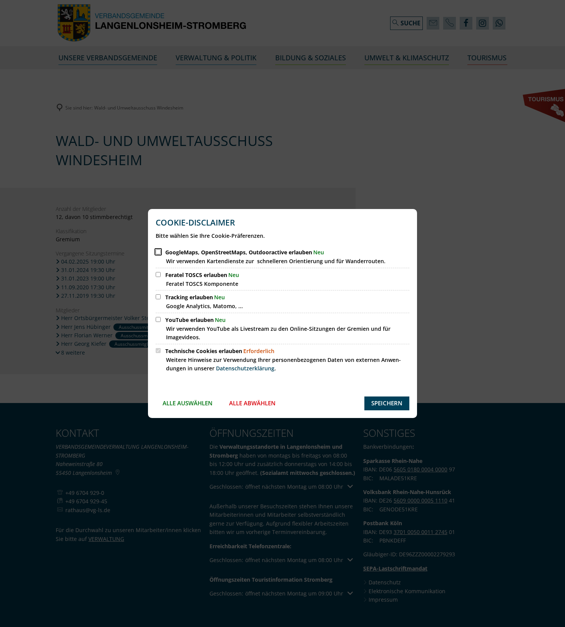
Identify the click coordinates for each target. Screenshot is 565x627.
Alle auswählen (188, 403)
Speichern (386, 403)
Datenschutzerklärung (245, 368)
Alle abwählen (252, 403)
